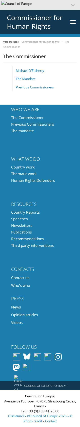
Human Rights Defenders (33, 180)
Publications (21, 232)
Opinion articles (24, 314)
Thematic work (24, 173)
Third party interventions (32, 245)
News (16, 307)
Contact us (20, 277)
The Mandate (26, 79)
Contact (51, 421)
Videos (17, 322)
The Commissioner (27, 117)
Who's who (20, 285)
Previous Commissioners (35, 87)
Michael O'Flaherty (30, 70)
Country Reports (25, 212)
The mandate (22, 130)
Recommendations (27, 238)
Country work (23, 167)
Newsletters (21, 225)
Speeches (19, 218)
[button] (40, 5)
